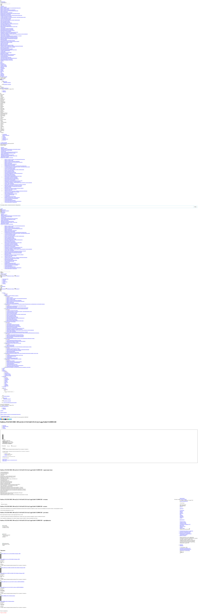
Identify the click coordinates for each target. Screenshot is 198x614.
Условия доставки (183, 522)
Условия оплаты (182, 521)
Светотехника (9, 323)
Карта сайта (182, 525)
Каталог (6, 294)
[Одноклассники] (2, 419)
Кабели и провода (10, 297)
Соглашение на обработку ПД (185, 524)
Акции (1, 208)
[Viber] (6, 419)
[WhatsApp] (8, 419)
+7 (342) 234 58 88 (4, 76)
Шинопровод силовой (10, 360)
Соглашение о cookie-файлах (185, 550)
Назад (7, 293)
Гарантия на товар (183, 523)
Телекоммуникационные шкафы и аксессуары (15, 355)
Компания (6, 378)
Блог (180, 514)
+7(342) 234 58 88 (3, 273)
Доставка (4, 428)
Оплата (3, 427)
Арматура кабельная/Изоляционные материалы (15, 334)
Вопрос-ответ (182, 528)
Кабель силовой (4, 460)
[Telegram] (11, 419)
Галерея (181, 515)
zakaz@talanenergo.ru (4, 88)
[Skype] (9, 419)
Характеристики (5, 426)
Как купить (7, 372)
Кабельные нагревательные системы (13, 348)
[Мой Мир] (4, 419)
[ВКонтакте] (1, 419)
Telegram (4, 90)
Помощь (181, 527)
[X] (5, 419)
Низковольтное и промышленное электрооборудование (16, 305)
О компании (182, 510)
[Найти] (1, 5)
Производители (182, 526)
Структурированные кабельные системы (14, 340)
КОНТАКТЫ (182, 498)
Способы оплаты (4, 456)
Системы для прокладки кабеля (12, 310)
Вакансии (7, 135)
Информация (182, 519)
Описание (4, 425)
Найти (181, 552)
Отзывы (181, 512)
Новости (4, 135)
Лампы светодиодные (10, 344)
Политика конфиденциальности (185, 549)
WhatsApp (4, 91)
